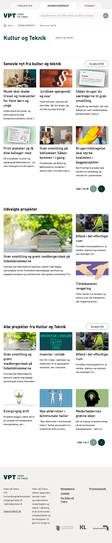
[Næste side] (101, 188)
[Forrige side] (93, 188)
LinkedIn (65, 493)
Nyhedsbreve (68, 488)
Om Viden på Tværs (67, 499)
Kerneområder (58, 5)
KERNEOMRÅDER (26, 25)
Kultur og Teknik (48, 25)
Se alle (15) (97, 326)
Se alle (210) (96, 63)
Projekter (25, 5)
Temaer (89, 5)
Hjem (10, 25)
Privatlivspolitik (97, 488)
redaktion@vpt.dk (12, 511)
